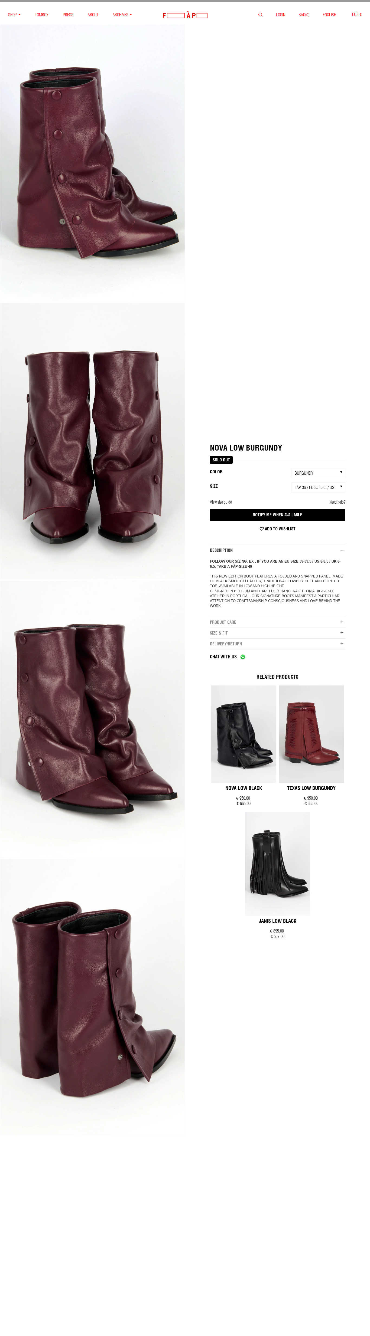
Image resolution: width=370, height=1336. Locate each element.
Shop (12, 14)
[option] (92, 163)
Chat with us (223, 656)
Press (68, 14)
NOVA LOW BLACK (243, 788)
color (216, 471)
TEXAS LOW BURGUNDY (311, 788)
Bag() (304, 14)
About (93, 14)
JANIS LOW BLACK (277, 921)
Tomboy (41, 14)
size (214, 486)
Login (280, 14)
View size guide (221, 502)
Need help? (337, 502)
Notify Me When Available (277, 514)
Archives (120, 14)
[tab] (277, 550)
